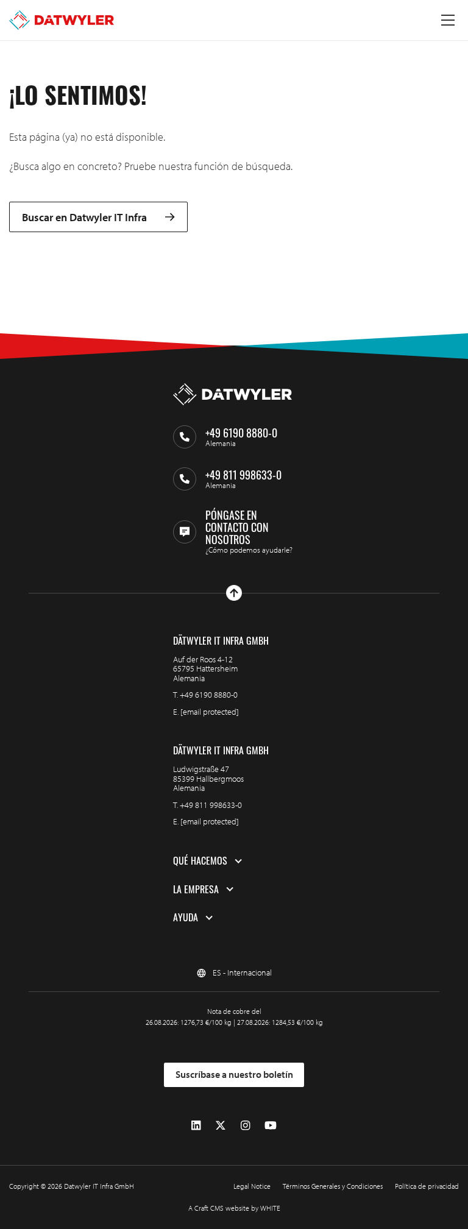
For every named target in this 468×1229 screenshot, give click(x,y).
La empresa (196, 889)
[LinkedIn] (195, 1126)
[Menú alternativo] (448, 20)
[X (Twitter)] (220, 1126)
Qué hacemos (200, 860)
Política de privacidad (427, 1186)
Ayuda (185, 917)
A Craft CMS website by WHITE (234, 1208)
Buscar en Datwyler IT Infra (84, 217)
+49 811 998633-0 (211, 804)
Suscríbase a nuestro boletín (234, 1074)
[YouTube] (270, 1126)
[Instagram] (245, 1126)
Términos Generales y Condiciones (333, 1186)
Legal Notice (252, 1186)
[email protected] (209, 711)
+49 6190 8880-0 (209, 694)
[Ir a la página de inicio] (61, 20)
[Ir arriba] (234, 593)
